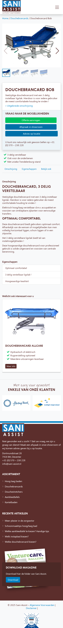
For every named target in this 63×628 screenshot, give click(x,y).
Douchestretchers (14, 491)
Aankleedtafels (12, 496)
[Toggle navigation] (57, 7)
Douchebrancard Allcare (24, 345)
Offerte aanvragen (31, 120)
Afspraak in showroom (30, 126)
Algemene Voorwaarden (42, 605)
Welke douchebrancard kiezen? (20, 541)
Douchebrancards (19, 18)
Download (13, 579)
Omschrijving (11, 168)
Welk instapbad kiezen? (17, 536)
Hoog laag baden (13, 481)
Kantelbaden (11, 502)
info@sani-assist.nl (11, 463)
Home (5, 18)
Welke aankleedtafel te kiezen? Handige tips (27, 531)
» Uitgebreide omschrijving (19, 105)
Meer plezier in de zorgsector (19, 520)
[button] (57, 51)
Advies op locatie (31, 133)
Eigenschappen (29, 168)
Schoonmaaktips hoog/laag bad (21, 525)
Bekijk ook (46, 168)
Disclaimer (31, 608)
